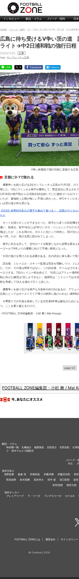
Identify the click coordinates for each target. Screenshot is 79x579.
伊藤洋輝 (49, 474)
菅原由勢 (11, 479)
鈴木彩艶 (25, 479)
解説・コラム (34, 18)
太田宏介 (52, 447)
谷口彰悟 (65, 479)
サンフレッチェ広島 (18, 57)
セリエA (69, 495)
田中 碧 (52, 479)
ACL (70, 463)
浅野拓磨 (9, 474)
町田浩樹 (58, 485)
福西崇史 (39, 447)
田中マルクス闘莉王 (23, 450)
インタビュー (11, 18)
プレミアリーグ (15, 495)
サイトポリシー (69, 539)
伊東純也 (35, 474)
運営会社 (50, 539)
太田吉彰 (64, 447)
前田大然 (72, 485)
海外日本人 (8, 470)
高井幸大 (39, 479)
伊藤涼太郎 (64, 474)
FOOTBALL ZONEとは (27, 539)
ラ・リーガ (34, 495)
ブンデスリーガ (52, 495)
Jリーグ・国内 (56, 18)
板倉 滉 (22, 474)
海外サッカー (11, 492)
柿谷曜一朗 (12, 447)
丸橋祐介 (26, 447)
